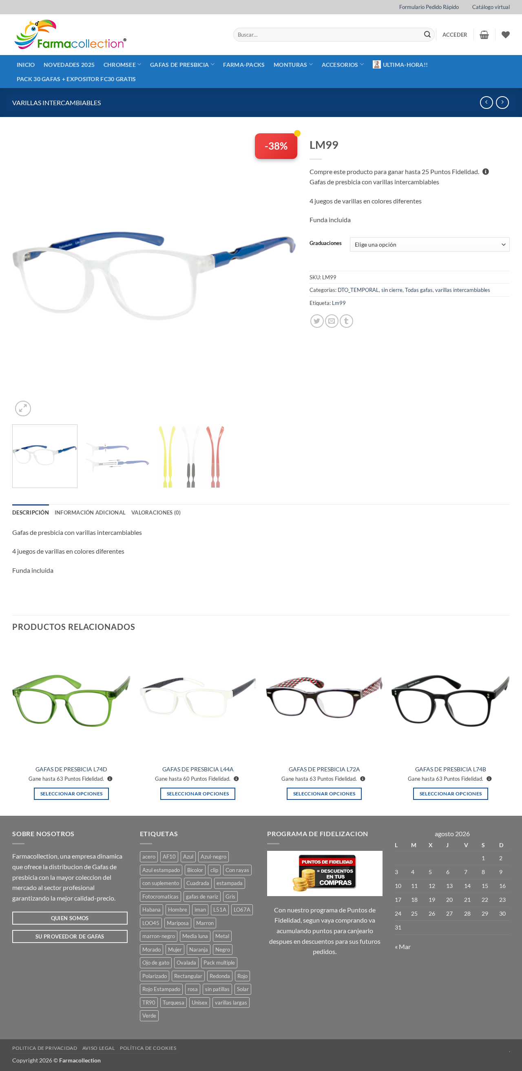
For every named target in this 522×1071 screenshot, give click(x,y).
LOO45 (150, 923)
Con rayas (237, 870)
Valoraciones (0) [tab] (156, 512)
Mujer (175, 949)
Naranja (198, 949)
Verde (149, 1015)
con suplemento (160, 883)
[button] (455, 34)
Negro (222, 949)
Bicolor (195, 870)
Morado (151, 949)
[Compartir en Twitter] (317, 321)
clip (214, 870)
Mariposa (178, 923)
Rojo (242, 976)
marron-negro (158, 936)
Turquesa (173, 1002)
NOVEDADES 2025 (69, 64)
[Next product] (486, 102)
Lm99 (339, 303)
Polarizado (154, 976)
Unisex (200, 1002)
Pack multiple (219, 962)
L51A (219, 909)
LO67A (242, 909)
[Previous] (28, 276)
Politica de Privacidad (44, 1048)
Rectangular (188, 976)
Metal (222, 936)
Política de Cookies (148, 1048)
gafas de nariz (202, 896)
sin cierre (392, 290)
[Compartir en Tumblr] (346, 321)
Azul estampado (161, 870)
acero (148, 856)
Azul (188, 856)
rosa (193, 989)
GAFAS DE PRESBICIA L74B (450, 769)
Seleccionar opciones (71, 793)
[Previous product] (502, 102)
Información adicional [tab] (90, 512)
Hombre (177, 909)
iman (200, 909)
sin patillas (217, 989)
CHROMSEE (120, 64)
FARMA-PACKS (244, 64)
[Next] (281, 276)
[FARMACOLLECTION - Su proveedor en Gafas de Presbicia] (116, 34)
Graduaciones (326, 243)
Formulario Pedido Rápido (429, 7)
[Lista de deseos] (506, 35)
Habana (151, 909)
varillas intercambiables (56, 102)
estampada (230, 883)
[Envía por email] (331, 321)
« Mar (403, 946)
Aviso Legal (98, 1048)
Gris (230, 896)
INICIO (26, 64)
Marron (205, 923)
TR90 (148, 1002)
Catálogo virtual (491, 7)
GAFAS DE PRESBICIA (179, 64)
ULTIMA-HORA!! (405, 64)
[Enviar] (427, 35)
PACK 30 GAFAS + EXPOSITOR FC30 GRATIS (76, 78)
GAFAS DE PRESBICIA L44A (198, 769)
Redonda (220, 976)
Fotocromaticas (160, 896)
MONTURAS (290, 64)
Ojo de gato (155, 962)
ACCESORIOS (340, 64)
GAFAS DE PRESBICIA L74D (71, 769)
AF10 (169, 856)
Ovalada (186, 962)
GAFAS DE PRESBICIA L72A (324, 769)
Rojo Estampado (161, 989)
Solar (243, 989)
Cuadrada (197, 883)
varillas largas (231, 1002)
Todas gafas (419, 290)
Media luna (195, 936)
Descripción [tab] (30, 512)
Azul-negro (213, 856)
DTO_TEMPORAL (358, 290)
